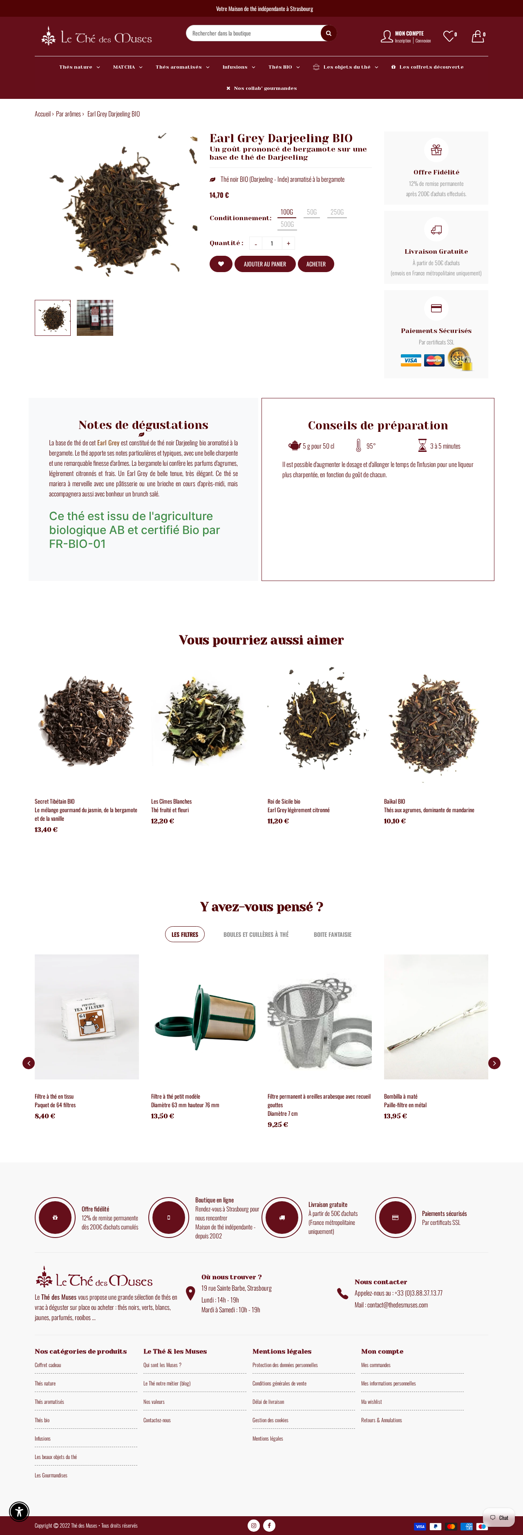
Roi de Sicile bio (284, 801)
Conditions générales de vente (279, 1383)
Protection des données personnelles (285, 1365)
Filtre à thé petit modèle (175, 1096)
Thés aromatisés (49, 1401)
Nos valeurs (154, 1401)
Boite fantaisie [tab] (332, 934)
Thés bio (42, 1420)
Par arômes (68, 113)
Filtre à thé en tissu (54, 1096)
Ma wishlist (371, 1401)
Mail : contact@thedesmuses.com (391, 1304)
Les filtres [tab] (185, 934)
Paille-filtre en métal (405, 1104)
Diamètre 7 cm (283, 1113)
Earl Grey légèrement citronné (299, 809)
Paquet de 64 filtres (55, 1104)
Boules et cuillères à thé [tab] (256, 934)
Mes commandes (376, 1365)
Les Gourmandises (51, 1475)
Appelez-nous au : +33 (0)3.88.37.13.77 (399, 1293)
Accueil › (44, 113)
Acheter (316, 263)
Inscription (403, 40)
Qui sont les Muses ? (162, 1365)
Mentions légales (268, 1438)
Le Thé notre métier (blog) (166, 1383)
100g (287, 212)
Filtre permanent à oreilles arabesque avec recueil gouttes (319, 1100)
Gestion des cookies (270, 1420)
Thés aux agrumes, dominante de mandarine (429, 809)
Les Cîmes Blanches (171, 801)
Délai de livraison (268, 1401)
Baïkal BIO (394, 801)
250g (337, 212)
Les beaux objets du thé (56, 1456)
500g (287, 224)
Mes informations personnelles (388, 1383)
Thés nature (45, 1383)
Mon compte (409, 33)
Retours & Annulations (381, 1420)
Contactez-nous (157, 1420)
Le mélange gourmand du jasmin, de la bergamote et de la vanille (86, 813)
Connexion (423, 40)
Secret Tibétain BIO (55, 801)
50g (312, 212)
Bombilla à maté (401, 1096)
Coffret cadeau (48, 1365)
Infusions (43, 1438)
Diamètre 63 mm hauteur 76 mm (185, 1104)
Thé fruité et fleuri (170, 809)
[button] (494, 1063)
